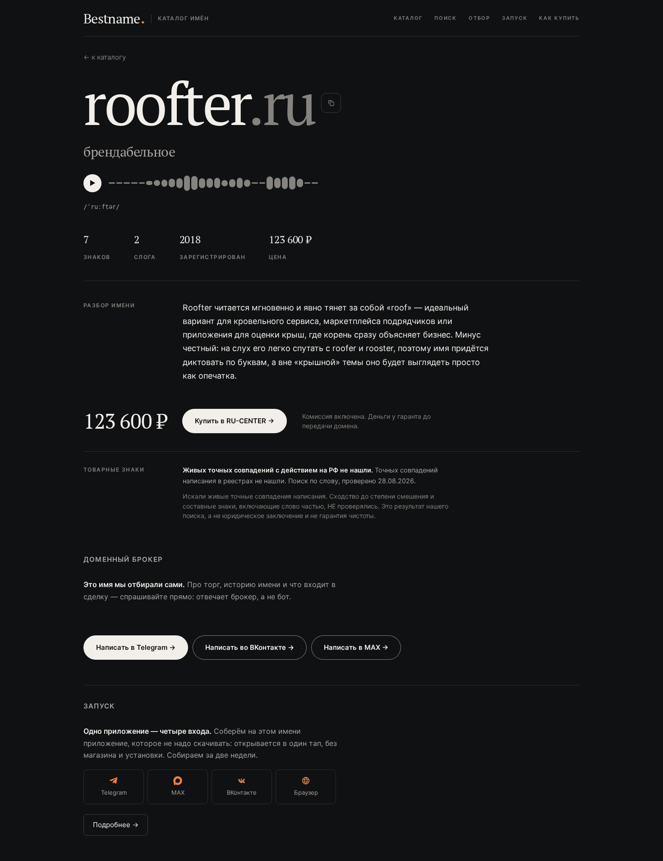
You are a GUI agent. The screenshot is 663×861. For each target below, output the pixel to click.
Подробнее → (115, 824)
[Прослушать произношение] (92, 183)
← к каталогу (104, 57)
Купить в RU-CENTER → (234, 421)
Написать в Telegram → (135, 647)
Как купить (559, 18)
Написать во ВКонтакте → (249, 647)
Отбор (479, 18)
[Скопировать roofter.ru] (331, 103)
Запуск (515, 18)
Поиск (445, 18)
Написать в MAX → (356, 647)
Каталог (408, 18)
